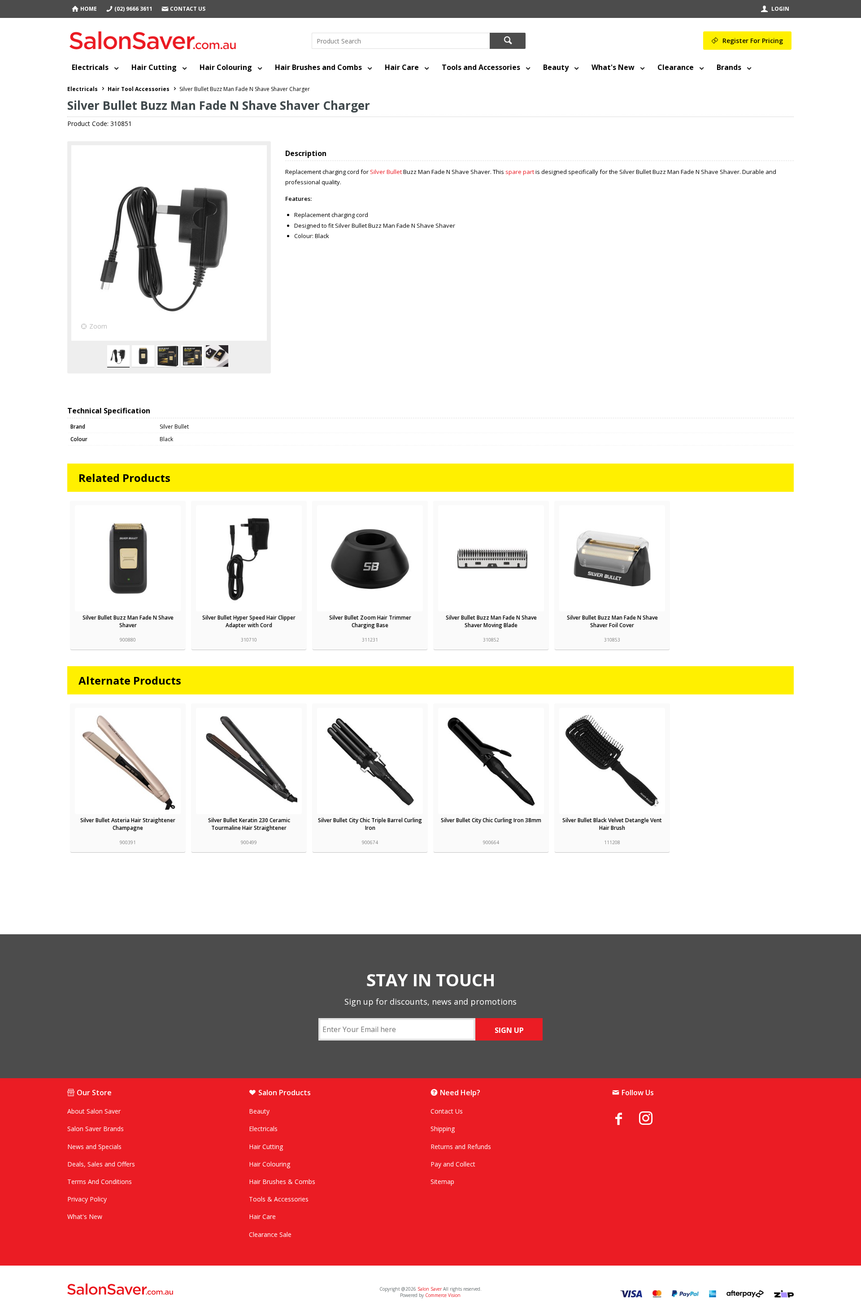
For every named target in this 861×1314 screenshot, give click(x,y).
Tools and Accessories (481, 67)
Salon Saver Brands (95, 1128)
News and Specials (94, 1146)
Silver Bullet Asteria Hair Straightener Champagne (127, 824)
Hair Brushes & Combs (282, 1181)
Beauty (556, 67)
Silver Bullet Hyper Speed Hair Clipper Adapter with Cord (249, 621)
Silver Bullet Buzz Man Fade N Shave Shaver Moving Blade (491, 621)
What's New (613, 67)
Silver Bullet (386, 172)
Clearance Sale (270, 1234)
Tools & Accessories (279, 1199)
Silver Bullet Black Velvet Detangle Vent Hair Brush (612, 824)
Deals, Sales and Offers (101, 1164)
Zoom (98, 326)
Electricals (90, 67)
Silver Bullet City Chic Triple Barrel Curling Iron (370, 824)
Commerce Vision (443, 1295)
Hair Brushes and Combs (318, 67)
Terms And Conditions (99, 1181)
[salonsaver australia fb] (625, 1118)
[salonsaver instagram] (652, 1119)
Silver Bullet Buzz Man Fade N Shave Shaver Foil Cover (612, 621)
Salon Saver (429, 1289)
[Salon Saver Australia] (187, 1290)
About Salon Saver (94, 1111)
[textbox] (401, 41)
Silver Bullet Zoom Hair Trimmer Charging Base (370, 621)
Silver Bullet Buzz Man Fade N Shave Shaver (128, 621)
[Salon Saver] (155, 38)
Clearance (675, 67)
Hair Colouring (226, 67)
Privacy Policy (87, 1199)
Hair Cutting (154, 67)
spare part (519, 172)
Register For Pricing (752, 40)
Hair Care (402, 67)
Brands (729, 67)
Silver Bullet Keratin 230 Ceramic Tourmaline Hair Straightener (249, 824)
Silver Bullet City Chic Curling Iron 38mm (491, 820)
